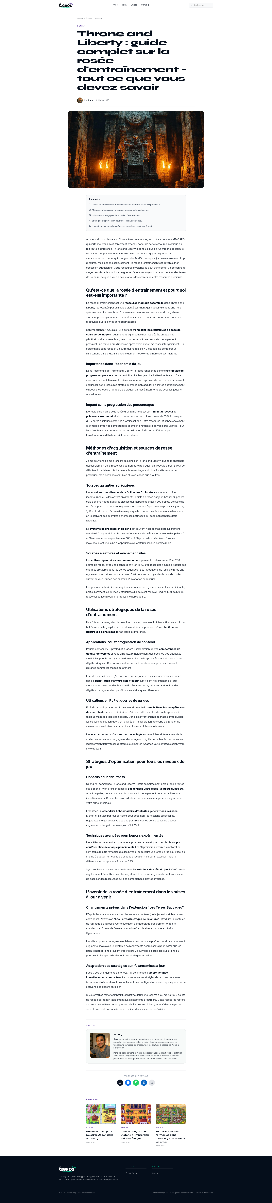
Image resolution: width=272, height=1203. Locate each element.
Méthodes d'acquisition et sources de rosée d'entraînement (120, 210)
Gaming (145, 5)
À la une (89, 18)
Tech (124, 5)
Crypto (134, 5)
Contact (155, 1173)
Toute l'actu (131, 1173)
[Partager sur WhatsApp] (136, 1083)
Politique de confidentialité (181, 1193)
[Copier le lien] (152, 1083)
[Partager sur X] (120, 1083)
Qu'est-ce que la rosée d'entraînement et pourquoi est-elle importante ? (126, 204)
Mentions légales (160, 1193)
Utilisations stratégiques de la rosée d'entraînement (116, 215)
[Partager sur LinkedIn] (144, 1083)
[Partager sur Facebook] (128, 1083)
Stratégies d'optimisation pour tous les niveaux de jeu (117, 221)
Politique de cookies (204, 1193)
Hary (90, 100)
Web (115, 5)
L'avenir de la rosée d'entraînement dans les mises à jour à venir (122, 226)
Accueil (80, 18)
